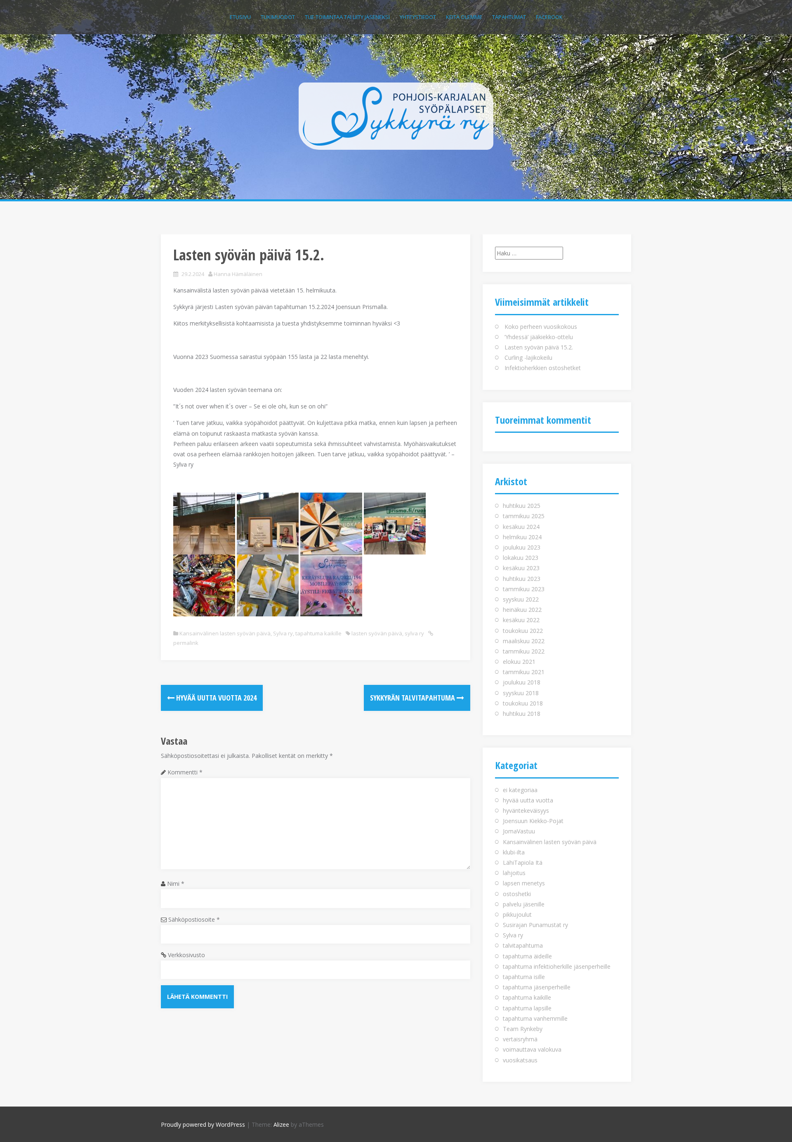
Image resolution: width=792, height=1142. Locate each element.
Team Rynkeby (522, 1029)
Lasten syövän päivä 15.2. (538, 347)
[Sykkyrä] (396, 115)
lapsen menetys (524, 883)
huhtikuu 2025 (521, 506)
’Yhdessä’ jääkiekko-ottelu (538, 337)
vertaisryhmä (520, 1039)
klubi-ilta (514, 852)
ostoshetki (517, 894)
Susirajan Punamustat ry (535, 925)
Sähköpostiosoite (194, 919)
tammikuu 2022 (523, 651)
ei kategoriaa (520, 790)
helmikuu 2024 (522, 537)
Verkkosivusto (186, 955)
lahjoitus (514, 873)
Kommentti (185, 772)
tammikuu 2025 (523, 516)
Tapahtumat (509, 17)
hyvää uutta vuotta (528, 800)
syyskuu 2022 (521, 599)
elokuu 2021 (519, 661)
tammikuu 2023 (523, 589)
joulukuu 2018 (521, 682)
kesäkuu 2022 (521, 620)
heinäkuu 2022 (522, 609)
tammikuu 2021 (523, 672)
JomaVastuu (519, 831)
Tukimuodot (278, 17)
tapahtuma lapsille (527, 1008)
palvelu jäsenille (523, 904)
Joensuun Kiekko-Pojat (533, 821)
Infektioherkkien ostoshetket (542, 368)
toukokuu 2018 (523, 703)
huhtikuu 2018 (521, 713)
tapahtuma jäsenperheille (536, 987)
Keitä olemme (464, 17)
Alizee (281, 1124)
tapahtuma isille (524, 977)
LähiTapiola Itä (522, 862)
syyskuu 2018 (521, 693)
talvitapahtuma (523, 945)
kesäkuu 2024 (521, 527)
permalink (185, 643)
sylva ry (414, 633)
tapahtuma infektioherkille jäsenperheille (556, 966)
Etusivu (240, 17)
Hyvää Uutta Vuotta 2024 (215, 698)
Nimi (175, 883)
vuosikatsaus (520, 1060)
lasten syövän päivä (376, 633)
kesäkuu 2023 (521, 568)
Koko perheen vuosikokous (540, 326)
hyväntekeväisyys (526, 810)
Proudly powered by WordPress (203, 1124)
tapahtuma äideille (527, 956)
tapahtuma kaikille (318, 633)
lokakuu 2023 (520, 558)
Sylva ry (283, 633)
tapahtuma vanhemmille (535, 1018)
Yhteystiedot (418, 17)
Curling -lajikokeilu (528, 357)
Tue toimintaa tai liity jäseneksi (347, 17)
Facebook (549, 17)
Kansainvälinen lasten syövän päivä (225, 633)
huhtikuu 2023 (521, 579)
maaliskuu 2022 (523, 641)
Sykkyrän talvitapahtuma (413, 698)
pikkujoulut (517, 914)
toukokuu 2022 (523, 631)
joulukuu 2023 (521, 547)
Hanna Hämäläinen (238, 274)
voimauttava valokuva (532, 1049)
